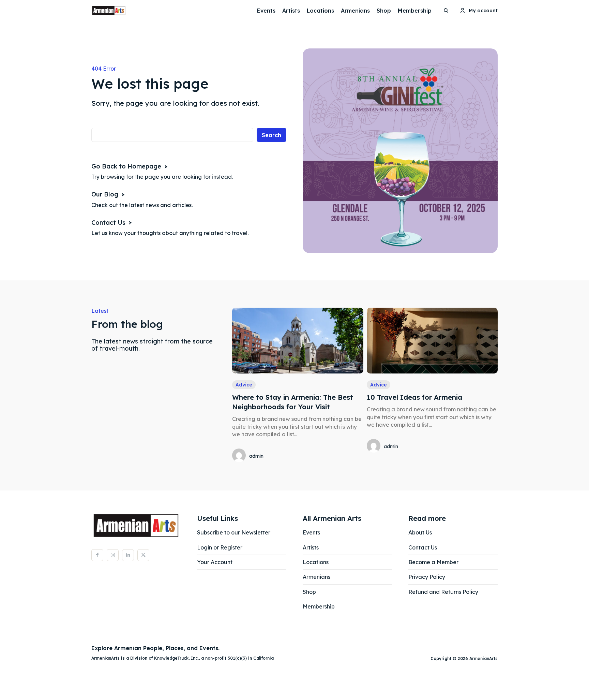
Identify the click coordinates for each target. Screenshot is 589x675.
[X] (143, 555)
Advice (244, 385)
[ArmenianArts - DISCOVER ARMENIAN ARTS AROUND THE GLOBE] (108, 10)
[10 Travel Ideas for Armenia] (432, 340)
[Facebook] (97, 555)
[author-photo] (240, 456)
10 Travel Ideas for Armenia (414, 397)
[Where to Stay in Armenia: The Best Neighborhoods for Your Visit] (297, 340)
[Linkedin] (128, 555)
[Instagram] (113, 555)
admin (256, 456)
